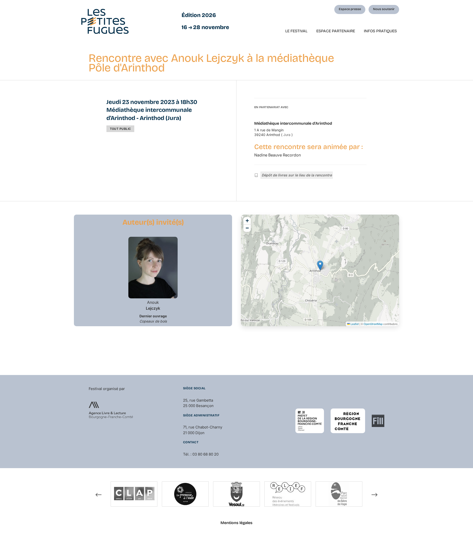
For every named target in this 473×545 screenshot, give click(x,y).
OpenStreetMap (373, 324)
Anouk (153, 305)
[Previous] (98, 495)
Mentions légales (236, 522)
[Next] (374, 495)
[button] (320, 265)
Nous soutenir (384, 9)
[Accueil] (105, 21)
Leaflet (354, 324)
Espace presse (350, 9)
